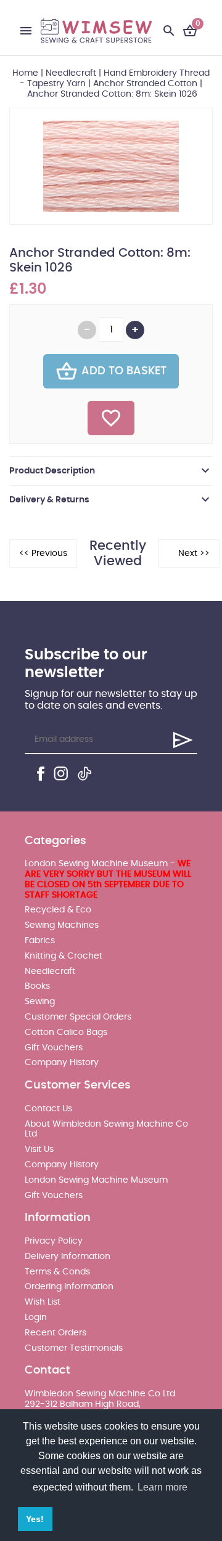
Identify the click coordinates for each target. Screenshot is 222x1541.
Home (25, 73)
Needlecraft (71, 73)
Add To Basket (123, 371)
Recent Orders (55, 1333)
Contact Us (48, 1108)
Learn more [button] (162, 1487)
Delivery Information (67, 1256)
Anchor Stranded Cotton (145, 83)
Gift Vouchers (54, 1048)
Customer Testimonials (74, 1348)
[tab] (111, 471)
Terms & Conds (57, 1272)
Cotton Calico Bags (66, 1032)
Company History (62, 1062)
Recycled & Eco (58, 910)
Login (36, 1317)
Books (37, 986)
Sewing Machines (62, 925)
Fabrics (40, 940)
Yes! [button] (35, 1519)
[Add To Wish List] (111, 418)
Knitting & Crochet (63, 956)
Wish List (42, 1302)
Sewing (40, 1001)
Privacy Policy (54, 1241)
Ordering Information (69, 1286)
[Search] (169, 30)
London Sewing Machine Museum (96, 1180)
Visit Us (39, 1149)
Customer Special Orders (78, 1017)
